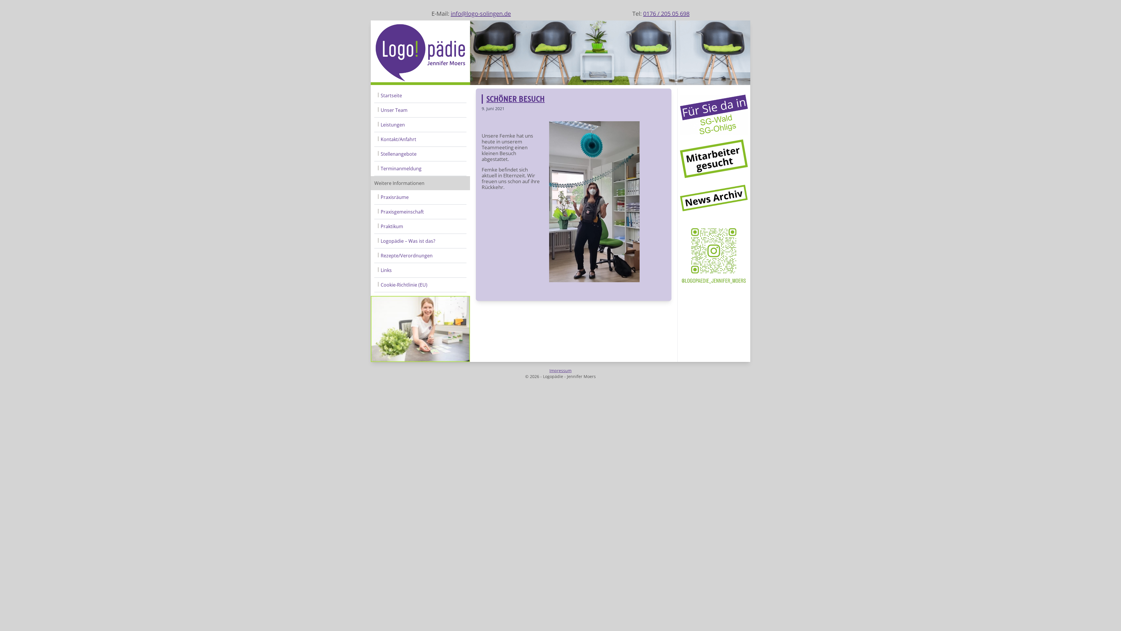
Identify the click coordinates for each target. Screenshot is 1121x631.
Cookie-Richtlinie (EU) (404, 285)
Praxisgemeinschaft (402, 212)
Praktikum (392, 226)
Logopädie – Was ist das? (408, 241)
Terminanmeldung (401, 168)
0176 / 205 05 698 (666, 14)
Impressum (560, 370)
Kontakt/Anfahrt (398, 139)
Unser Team (394, 110)
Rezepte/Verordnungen (407, 255)
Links (386, 270)
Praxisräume (395, 197)
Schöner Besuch (515, 99)
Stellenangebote (399, 154)
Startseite (391, 95)
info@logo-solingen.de (481, 14)
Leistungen (393, 125)
